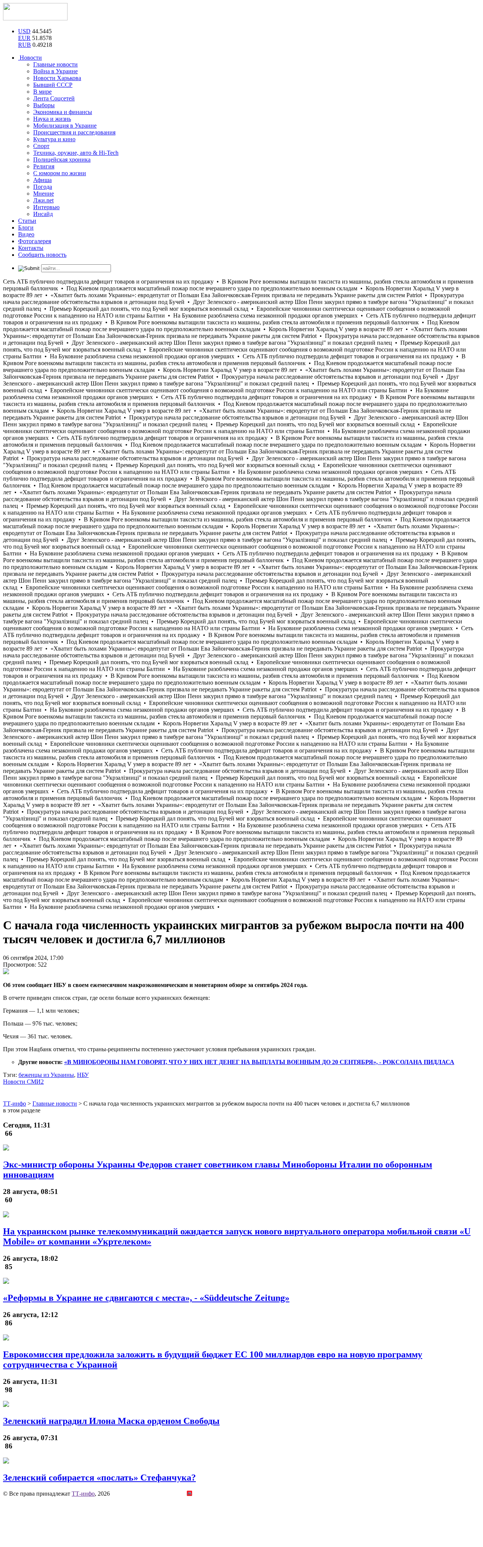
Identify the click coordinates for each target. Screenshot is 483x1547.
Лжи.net (43, 200)
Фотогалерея (34, 241)
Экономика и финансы (62, 112)
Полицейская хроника (62, 159)
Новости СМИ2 (23, 1081)
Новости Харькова (57, 78)
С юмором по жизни (59, 173)
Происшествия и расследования (74, 132)
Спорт (41, 146)
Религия (43, 166)
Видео (26, 234)
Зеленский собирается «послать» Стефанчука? (99, 1477)
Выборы (44, 105)
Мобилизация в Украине (65, 125)
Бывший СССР (52, 85)
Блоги (26, 227)
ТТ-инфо (83, 1493)
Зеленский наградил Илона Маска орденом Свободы (111, 1421)
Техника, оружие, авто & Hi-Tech (75, 153)
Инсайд (43, 214)
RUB (24, 45)
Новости (30, 57)
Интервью (46, 207)
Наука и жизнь (52, 119)
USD (24, 31)
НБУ (83, 1075)
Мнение (43, 193)
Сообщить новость (42, 254)
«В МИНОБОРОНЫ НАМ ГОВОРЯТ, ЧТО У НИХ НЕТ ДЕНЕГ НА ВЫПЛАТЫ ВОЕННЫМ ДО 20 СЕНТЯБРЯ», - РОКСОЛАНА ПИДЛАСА (259, 1062)
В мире (42, 91)
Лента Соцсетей (54, 98)
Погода (42, 187)
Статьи (27, 220)
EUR (24, 38)
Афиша (42, 180)
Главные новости (55, 64)
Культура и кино (54, 139)
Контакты (30, 248)
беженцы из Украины (46, 1075)
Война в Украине (55, 71)
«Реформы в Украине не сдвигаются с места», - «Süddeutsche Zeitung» (146, 1298)
